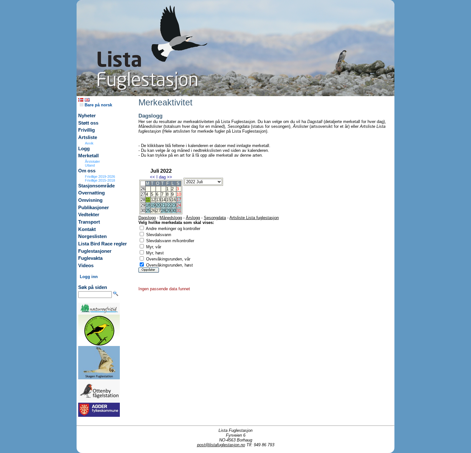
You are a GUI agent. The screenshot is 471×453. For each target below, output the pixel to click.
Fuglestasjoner (95, 251)
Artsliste (87, 137)
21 (163, 205)
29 (168, 210)
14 (163, 199)
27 (158, 210)
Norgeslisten (92, 236)
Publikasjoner (93, 207)
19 (153, 205)
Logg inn (89, 276)
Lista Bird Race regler (102, 243)
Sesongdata (215, 217)
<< (152, 177)
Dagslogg (147, 217)
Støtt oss (88, 123)
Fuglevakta (90, 258)
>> (169, 177)
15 (168, 199)
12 (153, 199)
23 (173, 205)
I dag (161, 177)
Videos (86, 265)
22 (168, 205)
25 (148, 210)
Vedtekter (88, 214)
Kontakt (87, 229)
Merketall (88, 155)
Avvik (89, 143)
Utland (90, 165)
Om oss (86, 170)
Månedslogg (171, 217)
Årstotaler (92, 161)
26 (153, 210)
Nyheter (87, 115)
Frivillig (86, 130)
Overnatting (91, 192)
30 (173, 210)
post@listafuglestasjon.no (221, 444)
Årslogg (193, 217)
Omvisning (90, 200)
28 (163, 210)
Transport (89, 222)
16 (173, 199)
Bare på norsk (97, 105)
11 (148, 199)
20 (158, 205)
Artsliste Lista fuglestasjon (254, 217)
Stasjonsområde (96, 185)
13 (158, 199)
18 (148, 205)
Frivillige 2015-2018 (100, 180)
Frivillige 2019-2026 (100, 176)
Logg (84, 148)
